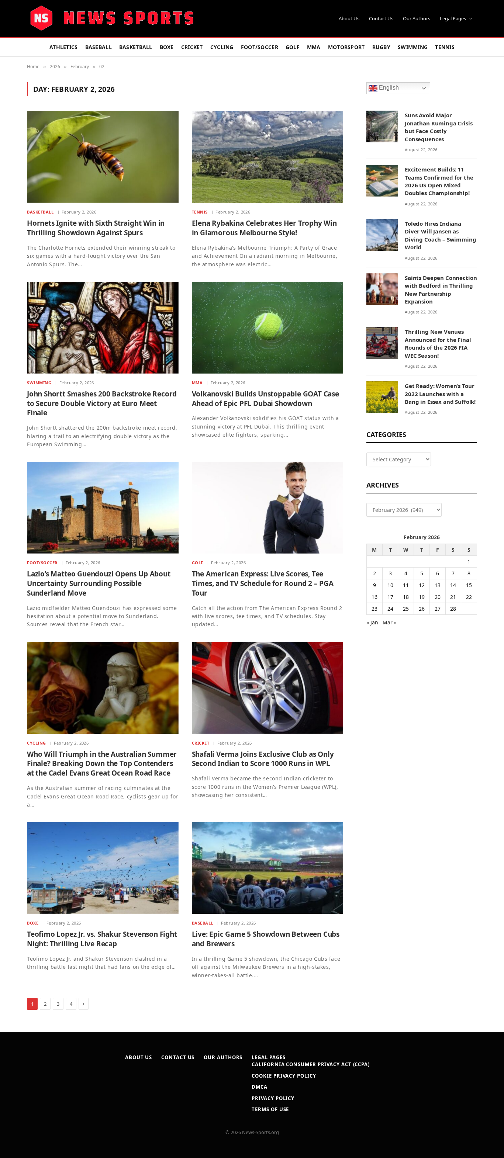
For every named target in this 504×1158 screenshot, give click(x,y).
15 (469, 585)
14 (453, 585)
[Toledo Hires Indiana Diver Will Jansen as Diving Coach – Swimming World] (382, 235)
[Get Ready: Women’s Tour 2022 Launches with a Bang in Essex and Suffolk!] (382, 397)
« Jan (372, 622)
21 (453, 596)
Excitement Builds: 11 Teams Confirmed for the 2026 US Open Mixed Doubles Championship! (439, 181)
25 (406, 608)
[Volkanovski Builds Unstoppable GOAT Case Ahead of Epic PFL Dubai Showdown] (268, 328)
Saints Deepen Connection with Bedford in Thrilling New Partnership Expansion (441, 289)
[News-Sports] (112, 18)
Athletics (63, 47)
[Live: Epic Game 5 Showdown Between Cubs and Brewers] (268, 868)
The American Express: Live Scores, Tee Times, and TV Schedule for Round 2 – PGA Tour (263, 583)
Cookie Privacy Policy (284, 1075)
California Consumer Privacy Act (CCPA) (311, 1064)
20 (438, 596)
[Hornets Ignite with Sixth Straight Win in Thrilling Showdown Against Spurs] (103, 157)
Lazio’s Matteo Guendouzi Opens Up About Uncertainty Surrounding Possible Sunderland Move (98, 583)
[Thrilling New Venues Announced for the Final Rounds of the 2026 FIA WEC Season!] (382, 343)
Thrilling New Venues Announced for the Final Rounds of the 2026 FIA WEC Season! (438, 343)
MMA (314, 47)
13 (438, 585)
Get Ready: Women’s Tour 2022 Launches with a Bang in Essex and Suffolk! (440, 393)
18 (406, 596)
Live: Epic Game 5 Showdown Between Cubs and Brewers (266, 939)
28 (453, 608)
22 (469, 596)
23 (374, 608)
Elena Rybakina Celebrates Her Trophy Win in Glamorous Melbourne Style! (264, 228)
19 (422, 596)
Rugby (381, 47)
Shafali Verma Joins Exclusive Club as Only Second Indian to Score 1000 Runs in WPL (263, 759)
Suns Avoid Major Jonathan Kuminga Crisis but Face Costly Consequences (439, 126)
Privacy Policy (273, 1098)
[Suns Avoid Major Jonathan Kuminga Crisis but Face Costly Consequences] (382, 126)
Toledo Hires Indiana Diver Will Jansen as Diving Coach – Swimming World (440, 235)
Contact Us (381, 18)
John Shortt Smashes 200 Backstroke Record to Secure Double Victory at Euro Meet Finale (102, 403)
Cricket (192, 47)
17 (390, 596)
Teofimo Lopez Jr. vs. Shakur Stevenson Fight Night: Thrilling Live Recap (102, 939)
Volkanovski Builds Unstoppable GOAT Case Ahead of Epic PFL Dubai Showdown (265, 398)
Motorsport (346, 47)
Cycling (222, 47)
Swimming (413, 47)
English (388, 88)
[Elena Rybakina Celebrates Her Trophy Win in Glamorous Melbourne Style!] (268, 157)
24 (390, 608)
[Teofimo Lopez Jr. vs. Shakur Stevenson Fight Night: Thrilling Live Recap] (103, 868)
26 (422, 608)
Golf (293, 47)
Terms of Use (270, 1109)
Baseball (98, 47)
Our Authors (416, 18)
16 (374, 596)
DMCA (259, 1087)
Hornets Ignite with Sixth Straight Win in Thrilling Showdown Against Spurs (96, 228)
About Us (349, 18)
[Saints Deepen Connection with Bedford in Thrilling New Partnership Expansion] (382, 289)
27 (438, 608)
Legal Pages (453, 18)
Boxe (167, 47)
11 (406, 585)
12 (422, 585)
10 (390, 585)
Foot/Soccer (259, 47)
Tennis (445, 47)
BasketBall (135, 47)
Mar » (390, 622)
